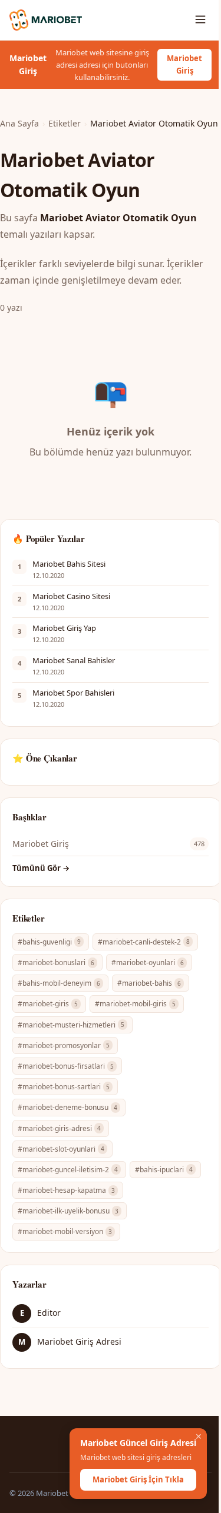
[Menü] (200, 20)
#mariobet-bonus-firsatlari (66, 1066)
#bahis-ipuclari (164, 1170)
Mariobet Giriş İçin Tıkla (138, 1479)
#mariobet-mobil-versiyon (65, 1231)
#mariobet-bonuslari (56, 962)
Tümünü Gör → (41, 868)
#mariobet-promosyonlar (64, 1045)
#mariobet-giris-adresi (59, 1128)
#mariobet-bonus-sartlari (64, 1087)
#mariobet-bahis (149, 983)
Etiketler (64, 123)
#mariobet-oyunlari (147, 962)
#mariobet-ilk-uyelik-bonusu (68, 1211)
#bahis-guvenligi (49, 942)
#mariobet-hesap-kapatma (66, 1190)
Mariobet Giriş (184, 64)
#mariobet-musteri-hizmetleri (71, 1025)
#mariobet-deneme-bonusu (67, 1107)
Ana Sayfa (19, 123)
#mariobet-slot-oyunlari (61, 1149)
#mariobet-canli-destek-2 (144, 942)
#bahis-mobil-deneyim (59, 983)
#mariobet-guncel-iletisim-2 (68, 1170)
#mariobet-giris (48, 1004)
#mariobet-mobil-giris (135, 1004)
